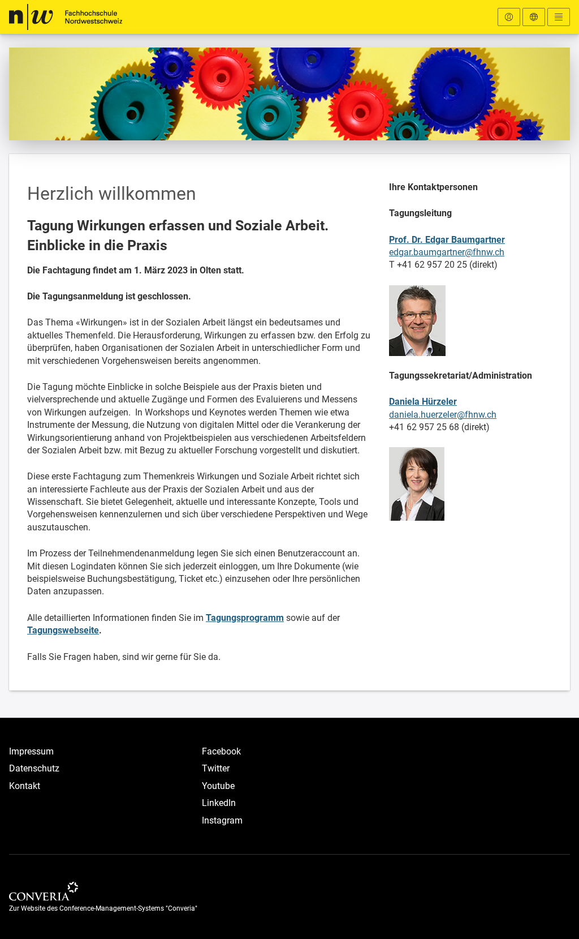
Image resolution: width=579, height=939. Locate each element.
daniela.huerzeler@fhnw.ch (442, 414)
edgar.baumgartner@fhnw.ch (446, 252)
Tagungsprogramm (245, 617)
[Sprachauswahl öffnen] (533, 17)
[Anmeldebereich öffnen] (509, 17)
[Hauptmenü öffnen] (558, 17)
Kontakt (24, 786)
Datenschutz (34, 768)
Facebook (221, 751)
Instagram (222, 820)
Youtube (218, 786)
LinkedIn (219, 802)
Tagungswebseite (63, 630)
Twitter (216, 768)
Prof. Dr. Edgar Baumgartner (447, 239)
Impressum (31, 751)
